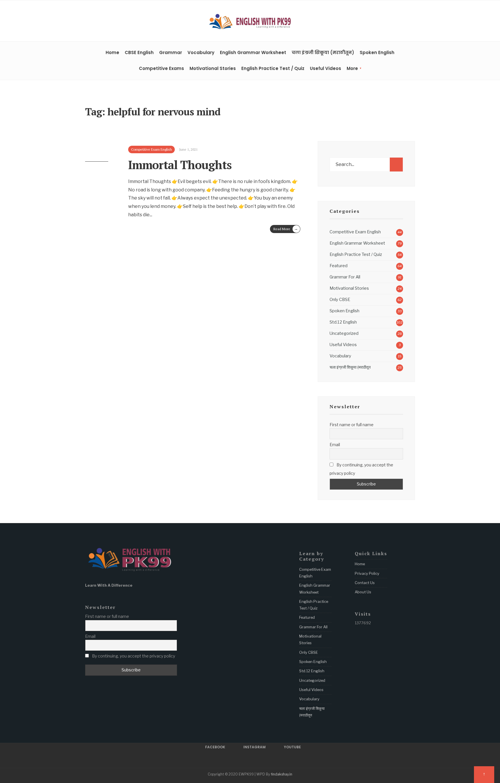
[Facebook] (394, 22)
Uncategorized (344, 333)
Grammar (170, 52)
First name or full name (352, 424)
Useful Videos (325, 68)
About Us (363, 592)
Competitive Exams (161, 68)
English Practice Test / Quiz (272, 68)
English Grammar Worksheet (253, 52)
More (352, 68)
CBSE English (139, 52)
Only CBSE (340, 299)
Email (335, 444)
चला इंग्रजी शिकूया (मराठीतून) (323, 52)
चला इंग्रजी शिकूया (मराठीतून (350, 367)
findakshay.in (281, 774)
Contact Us (365, 582)
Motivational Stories (213, 68)
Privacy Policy (367, 573)
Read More (285, 228)
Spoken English (377, 52)
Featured (339, 265)
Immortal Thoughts (179, 164)
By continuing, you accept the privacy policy (361, 469)
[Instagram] (403, 22)
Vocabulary (201, 52)
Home (112, 52)
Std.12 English (343, 322)
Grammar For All (345, 277)
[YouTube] (412, 22)
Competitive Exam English (355, 231)
